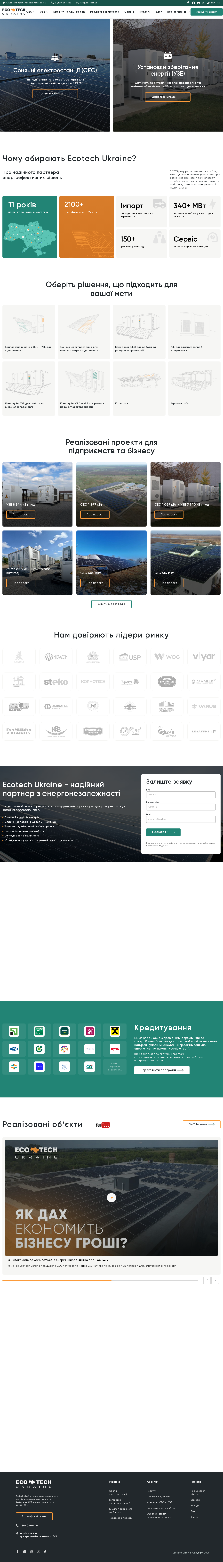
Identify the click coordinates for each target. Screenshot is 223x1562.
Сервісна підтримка (158, 1497)
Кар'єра (195, 1500)
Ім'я (148, 790)
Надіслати (160, 831)
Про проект (21, 514)
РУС (219, 3)
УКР (213, 3)
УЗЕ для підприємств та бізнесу (120, 1510)
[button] (16, 227)
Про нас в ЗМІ (142, 1347)
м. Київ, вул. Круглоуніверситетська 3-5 (26, 3)
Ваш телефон (153, 802)
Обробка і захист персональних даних (159, 1515)
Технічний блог (83, 1347)
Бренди (195, 1506)
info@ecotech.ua (88, 3)
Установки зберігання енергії (119, 1501)
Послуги (151, 1491)
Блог (193, 1511)
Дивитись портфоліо (112, 604)
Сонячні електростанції (118, 1492)
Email (149, 814)
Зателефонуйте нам (34, 1516)
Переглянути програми (158, 1070)
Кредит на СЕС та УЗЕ (159, 1502)
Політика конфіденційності (162, 1508)
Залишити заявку (206, 12)
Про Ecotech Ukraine (198, 1492)
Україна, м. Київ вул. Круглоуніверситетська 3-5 (38, 1535)
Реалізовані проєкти (120, 1518)
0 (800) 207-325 (63, 3)
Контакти (196, 1517)
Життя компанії (53, 1347)
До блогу (208, 1347)
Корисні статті (113, 1347)
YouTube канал (198, 1124)
